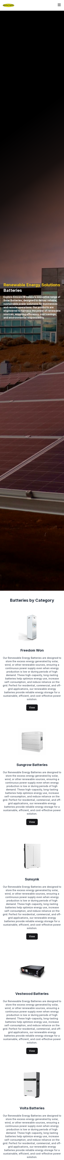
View (32, 707)
